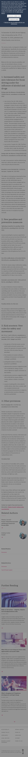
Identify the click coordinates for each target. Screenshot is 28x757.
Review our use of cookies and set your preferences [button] (15, 23)
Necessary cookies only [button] (14, 16)
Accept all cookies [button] (14, 19)
